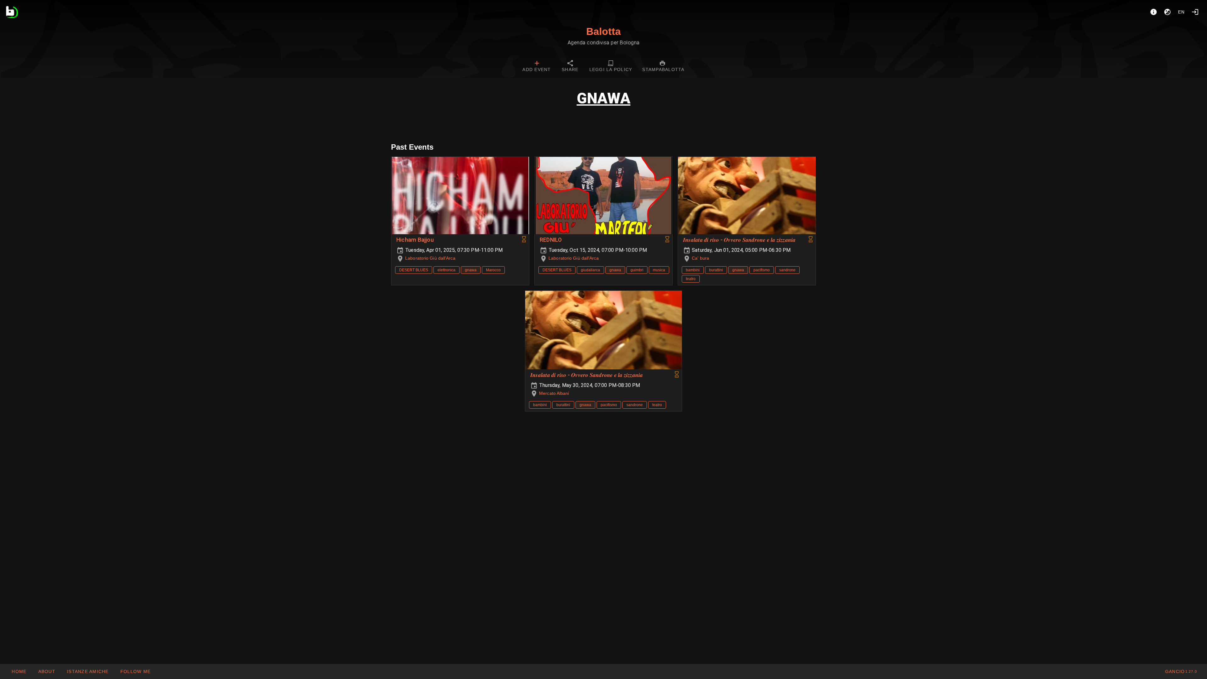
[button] (88, 671)
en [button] (1181, 11)
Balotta (603, 31)
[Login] (1195, 12)
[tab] (536, 66)
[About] (1153, 12)
